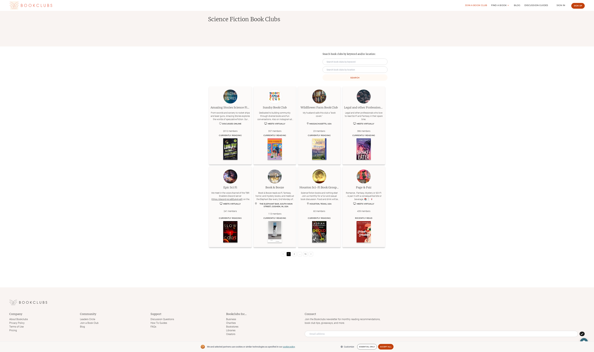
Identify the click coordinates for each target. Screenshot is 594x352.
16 (305, 254)
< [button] (283, 254)
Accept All (386, 347)
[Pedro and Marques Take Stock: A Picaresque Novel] (275, 149)
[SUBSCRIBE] (582, 334)
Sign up (578, 5)
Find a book (499, 5)
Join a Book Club (89, 322)
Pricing (13, 330)
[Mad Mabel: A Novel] (364, 231)
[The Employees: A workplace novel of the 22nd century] (275, 231)
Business (231, 319)
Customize (349, 346)
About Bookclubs (18, 319)
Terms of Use (16, 326)
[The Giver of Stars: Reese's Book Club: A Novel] (319, 149)
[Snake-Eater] (364, 149)
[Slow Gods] (230, 231)
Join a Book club (476, 5)
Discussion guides (536, 5)
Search (354, 77)
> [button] (310, 254)
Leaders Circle (87, 319)
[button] (300, 254)
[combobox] (355, 69)
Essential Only (367, 347)
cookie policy (289, 346)
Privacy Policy (17, 322)
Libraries (230, 330)
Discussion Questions (162, 319)
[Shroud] (319, 231)
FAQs (153, 326)
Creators (230, 334)
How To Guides (159, 322)
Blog (517, 5)
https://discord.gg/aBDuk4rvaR (227, 199)
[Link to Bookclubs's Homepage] (30, 5)
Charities (231, 322)
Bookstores (232, 326)
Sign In (561, 5)
